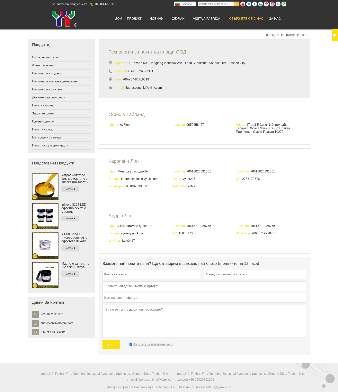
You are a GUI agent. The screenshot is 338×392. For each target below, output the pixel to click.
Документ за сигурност (48, 97)
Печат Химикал (43, 129)
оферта (111, 344)
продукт (134, 18)
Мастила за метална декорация (55, 81)
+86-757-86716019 (53, 331)
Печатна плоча (43, 105)
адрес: (42, 373)
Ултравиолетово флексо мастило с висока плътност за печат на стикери (75, 178)
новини (157, 18)
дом (118, 18)
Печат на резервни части (50, 145)
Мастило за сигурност (48, 73)
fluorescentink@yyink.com (72, 4)
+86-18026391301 (105, 4)
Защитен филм (43, 113)
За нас (275, 18)
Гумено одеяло (43, 121)
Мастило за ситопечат (48, 89)
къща (272, 35)
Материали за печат (46, 137)
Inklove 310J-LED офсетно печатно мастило (73, 208)
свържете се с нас (246, 18)
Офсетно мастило (45, 57)
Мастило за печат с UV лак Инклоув (75, 265)
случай (178, 18)
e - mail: (132, 379)
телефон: (182, 379)
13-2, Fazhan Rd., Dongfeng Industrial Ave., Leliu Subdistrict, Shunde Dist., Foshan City (108, 373)
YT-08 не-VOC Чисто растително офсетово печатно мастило (74, 237)
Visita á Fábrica (206, 18)
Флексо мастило (43, 65)
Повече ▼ (70, 189)
